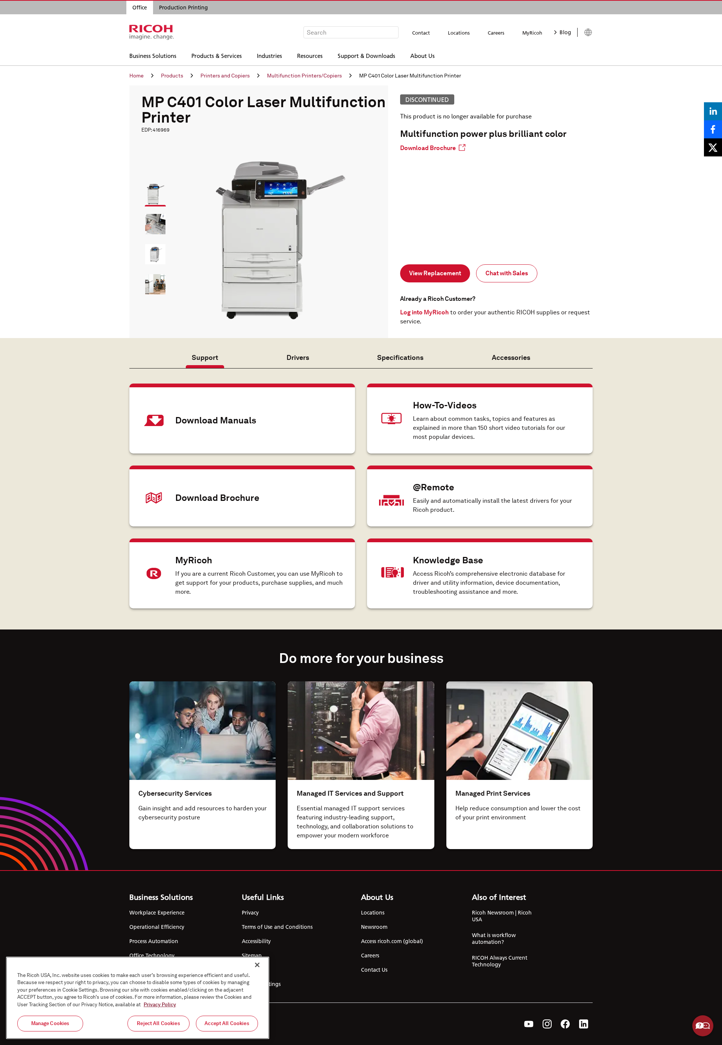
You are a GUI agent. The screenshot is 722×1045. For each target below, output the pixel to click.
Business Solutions (152, 55)
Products (172, 76)
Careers (496, 33)
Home (136, 76)
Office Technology (151, 955)
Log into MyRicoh (424, 312)
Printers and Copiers (225, 76)
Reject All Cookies (158, 1023)
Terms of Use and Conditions (277, 927)
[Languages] (585, 32)
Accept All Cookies (227, 1023)
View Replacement (435, 273)
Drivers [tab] (298, 357)
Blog (565, 32)
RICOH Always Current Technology (499, 961)
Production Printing (183, 7)
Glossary (252, 969)
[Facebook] (565, 1023)
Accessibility (256, 941)
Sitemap (252, 955)
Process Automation (153, 941)
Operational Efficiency (156, 927)
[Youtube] (529, 1023)
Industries (269, 55)
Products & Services (216, 55)
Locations (459, 33)
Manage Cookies (50, 1023)
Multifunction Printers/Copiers (304, 76)
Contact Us (374, 969)
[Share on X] (713, 147)
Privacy (250, 912)
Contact (421, 33)
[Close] (257, 965)
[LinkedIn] (583, 1023)
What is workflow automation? (494, 938)
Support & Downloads (366, 55)
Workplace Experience (157, 912)
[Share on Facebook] (713, 129)
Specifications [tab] (400, 357)
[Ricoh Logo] (151, 32)
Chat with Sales (506, 273)
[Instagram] (547, 1023)
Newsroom (374, 927)
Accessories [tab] (511, 357)
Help (702, 1025)
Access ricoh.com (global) (392, 941)
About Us (422, 55)
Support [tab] (205, 357)
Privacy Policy (160, 1004)
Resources (310, 55)
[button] (151, 190)
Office (139, 7)
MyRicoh (532, 33)
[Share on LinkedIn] (713, 111)
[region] (137, 998)
